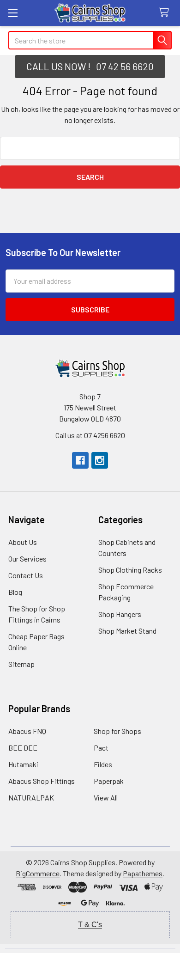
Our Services (27, 558)
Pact (101, 747)
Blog (15, 591)
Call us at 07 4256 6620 (90, 435)
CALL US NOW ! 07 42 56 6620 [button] (90, 66)
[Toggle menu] (12, 12)
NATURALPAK (31, 797)
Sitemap (21, 664)
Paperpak (109, 780)
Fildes (103, 764)
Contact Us (25, 575)
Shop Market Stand (127, 630)
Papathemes (142, 873)
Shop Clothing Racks (130, 569)
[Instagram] (99, 460)
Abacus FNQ (27, 731)
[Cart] (166, 12)
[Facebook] (80, 460)
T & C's (90, 925)
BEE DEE (22, 747)
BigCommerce (38, 873)
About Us (22, 542)
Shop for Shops (117, 731)
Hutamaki (23, 764)
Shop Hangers (119, 614)
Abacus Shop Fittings (41, 780)
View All (106, 797)
